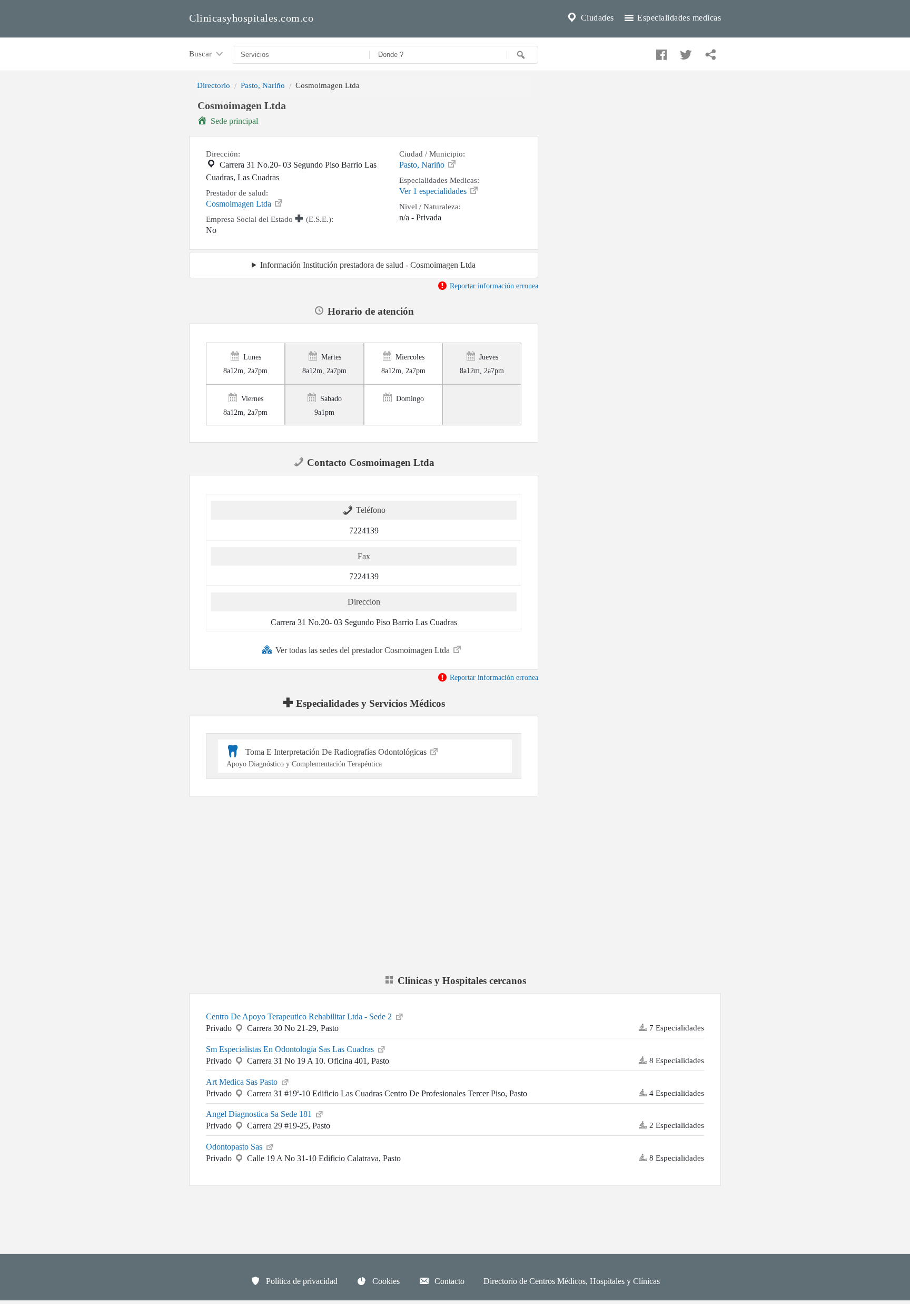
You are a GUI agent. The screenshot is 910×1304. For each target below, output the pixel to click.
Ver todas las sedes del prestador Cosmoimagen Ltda (363, 650)
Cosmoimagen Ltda (239, 203)
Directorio (213, 85)
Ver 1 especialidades (434, 191)
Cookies (385, 1281)
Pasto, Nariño (263, 85)
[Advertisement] (637, 170)
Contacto (448, 1281)
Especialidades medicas (678, 17)
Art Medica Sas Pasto (243, 1081)
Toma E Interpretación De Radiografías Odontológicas (327, 757)
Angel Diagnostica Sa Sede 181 (260, 1114)
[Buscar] (522, 55)
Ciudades (596, 17)
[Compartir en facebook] (659, 52)
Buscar (201, 53)
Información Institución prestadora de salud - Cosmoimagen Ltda (368, 264)
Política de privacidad (301, 1281)
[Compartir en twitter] (684, 52)
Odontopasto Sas (235, 1146)
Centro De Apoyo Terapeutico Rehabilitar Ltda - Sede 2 (300, 1016)
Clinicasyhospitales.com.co (251, 18)
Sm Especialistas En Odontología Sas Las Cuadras (291, 1049)
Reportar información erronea (493, 285)
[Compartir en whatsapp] (709, 52)
